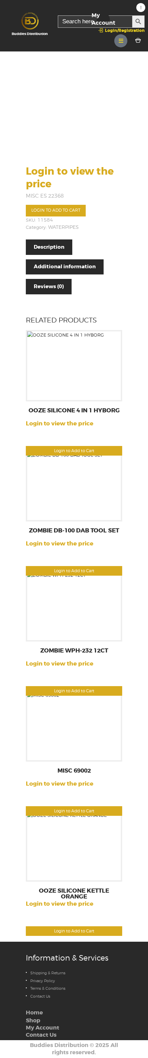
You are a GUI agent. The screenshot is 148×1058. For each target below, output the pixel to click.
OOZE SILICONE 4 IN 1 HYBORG (74, 411)
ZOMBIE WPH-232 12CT (74, 651)
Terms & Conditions (47, 988)
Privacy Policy (42, 980)
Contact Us (40, 996)
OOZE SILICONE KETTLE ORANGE (74, 894)
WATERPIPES (63, 227)
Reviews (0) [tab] (49, 286)
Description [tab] (49, 247)
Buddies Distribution (59, 1045)
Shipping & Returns (47, 973)
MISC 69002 (74, 771)
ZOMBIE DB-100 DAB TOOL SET (74, 531)
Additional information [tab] (65, 266)
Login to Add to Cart (56, 210)
